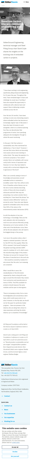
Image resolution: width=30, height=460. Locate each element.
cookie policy (16, 442)
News (3, 5)
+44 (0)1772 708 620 (10, 373)
